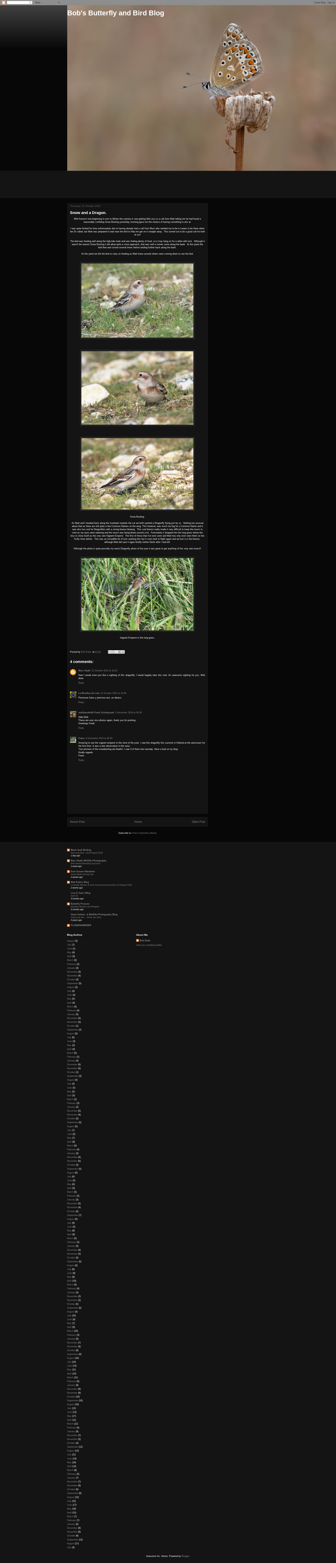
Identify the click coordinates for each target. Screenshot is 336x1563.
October (71, 979)
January (71, 968)
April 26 (74, 896)
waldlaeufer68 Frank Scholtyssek (96, 712)
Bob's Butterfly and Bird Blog (115, 13)
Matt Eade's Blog (80, 882)
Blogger (185, 1556)
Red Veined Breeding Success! (85, 863)
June (69, 948)
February (71, 964)
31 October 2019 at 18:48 (113, 693)
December (72, 971)
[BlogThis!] (113, 652)
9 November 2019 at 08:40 (99, 738)
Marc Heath (84, 670)
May (69, 952)
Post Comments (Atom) (144, 833)
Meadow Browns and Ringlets (85, 906)
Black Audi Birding (81, 850)
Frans (81, 738)
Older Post (198, 821)
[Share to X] (116, 652)
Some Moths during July (82, 874)
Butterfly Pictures (80, 903)
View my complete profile (149, 945)
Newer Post (77, 821)
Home (138, 821)
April (69, 956)
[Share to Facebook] (119, 652)
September (72, 983)
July (69, 944)
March (70, 960)
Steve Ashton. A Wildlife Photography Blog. (94, 914)
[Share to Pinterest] (123, 652)
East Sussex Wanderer (83, 871)
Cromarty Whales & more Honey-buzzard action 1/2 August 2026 (101, 885)
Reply (81, 682)
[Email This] (109, 652)
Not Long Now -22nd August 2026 (87, 853)
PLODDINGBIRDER (81, 925)
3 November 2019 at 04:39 (128, 712)
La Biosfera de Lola (88, 693)
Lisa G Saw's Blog (80, 893)
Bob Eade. (145, 940)
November (72, 975)
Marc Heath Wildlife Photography (88, 860)
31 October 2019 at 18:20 (104, 670)
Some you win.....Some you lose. (86, 917)
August (70, 941)
